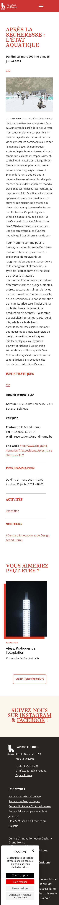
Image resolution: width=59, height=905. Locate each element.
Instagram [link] (35, 715)
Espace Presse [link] (23, 775)
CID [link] (8, 70)
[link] (9, 6)
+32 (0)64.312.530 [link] (27, 766)
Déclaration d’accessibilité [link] (39, 888)
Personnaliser (20, 888)
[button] (41, 6)
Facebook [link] (31, 720)
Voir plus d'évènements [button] (30, 679)
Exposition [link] (12, 511)
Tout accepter (20, 875)
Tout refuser (20, 882)
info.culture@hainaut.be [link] (32, 770)
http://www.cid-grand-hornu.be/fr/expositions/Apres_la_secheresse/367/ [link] (29, 450)
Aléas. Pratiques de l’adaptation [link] (20, 650)
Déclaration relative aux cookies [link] (20, 896)
